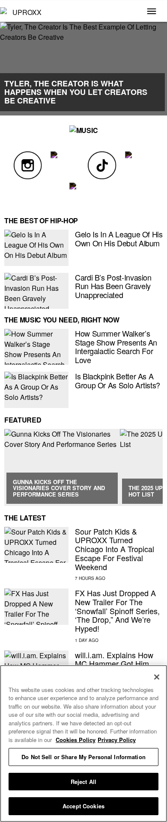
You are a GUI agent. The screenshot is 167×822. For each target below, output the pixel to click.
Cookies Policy (75, 740)
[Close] (156, 677)
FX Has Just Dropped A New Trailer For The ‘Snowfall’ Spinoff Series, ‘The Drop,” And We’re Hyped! (117, 610)
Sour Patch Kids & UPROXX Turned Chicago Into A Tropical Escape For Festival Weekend (114, 549)
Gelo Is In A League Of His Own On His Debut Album (119, 238)
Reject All (83, 782)
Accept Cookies (83, 806)
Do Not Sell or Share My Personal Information (83, 757)
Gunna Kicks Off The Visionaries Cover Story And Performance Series (59, 488)
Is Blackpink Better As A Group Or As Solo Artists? (117, 380)
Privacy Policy (117, 740)
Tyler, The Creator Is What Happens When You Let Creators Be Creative (75, 92)
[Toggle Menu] (152, 12)
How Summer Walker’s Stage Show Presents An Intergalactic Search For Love (116, 346)
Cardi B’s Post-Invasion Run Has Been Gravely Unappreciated (113, 286)
